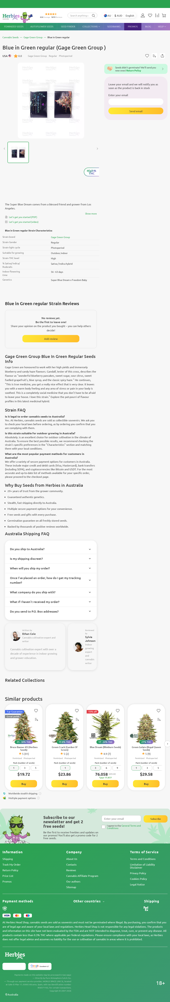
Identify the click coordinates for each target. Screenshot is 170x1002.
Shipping (7, 858)
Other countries (87, 901)
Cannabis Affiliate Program (82, 875)
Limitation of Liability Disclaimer (142, 866)
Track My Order (11, 864)
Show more (91, 213)
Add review (51, 338)
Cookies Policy (138, 878)
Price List (7, 875)
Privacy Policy (138, 873)
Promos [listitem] (133, 26)
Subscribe (155, 818)
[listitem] (143, 15)
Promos (7, 881)
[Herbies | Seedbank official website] (18, 17)
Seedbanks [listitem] (114, 26)
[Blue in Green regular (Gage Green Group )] (50, 100)
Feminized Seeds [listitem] (14, 26)
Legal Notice (137, 884)
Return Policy (10, 870)
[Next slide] (97, 149)
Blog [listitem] (148, 26)
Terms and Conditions (143, 858)
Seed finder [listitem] (68, 26)
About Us (71, 858)
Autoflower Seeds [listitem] (41, 26)
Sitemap (71, 887)
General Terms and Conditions (124, 827)
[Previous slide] (4, 149)
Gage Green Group (60, 237)
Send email (135, 111)
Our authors (73, 881)
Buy (23, 784)
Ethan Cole (29, 633)
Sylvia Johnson (90, 638)
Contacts (71, 864)
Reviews (71, 870)
